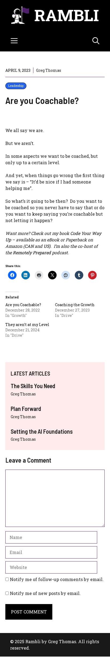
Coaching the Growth (75, 304)
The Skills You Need (33, 385)
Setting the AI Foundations (42, 431)
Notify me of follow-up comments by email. (57, 579)
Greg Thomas (23, 393)
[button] (96, 40)
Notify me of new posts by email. (45, 593)
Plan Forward (26, 408)
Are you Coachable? (23, 304)
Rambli (66, 14)
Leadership (15, 86)
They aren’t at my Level (27, 324)
